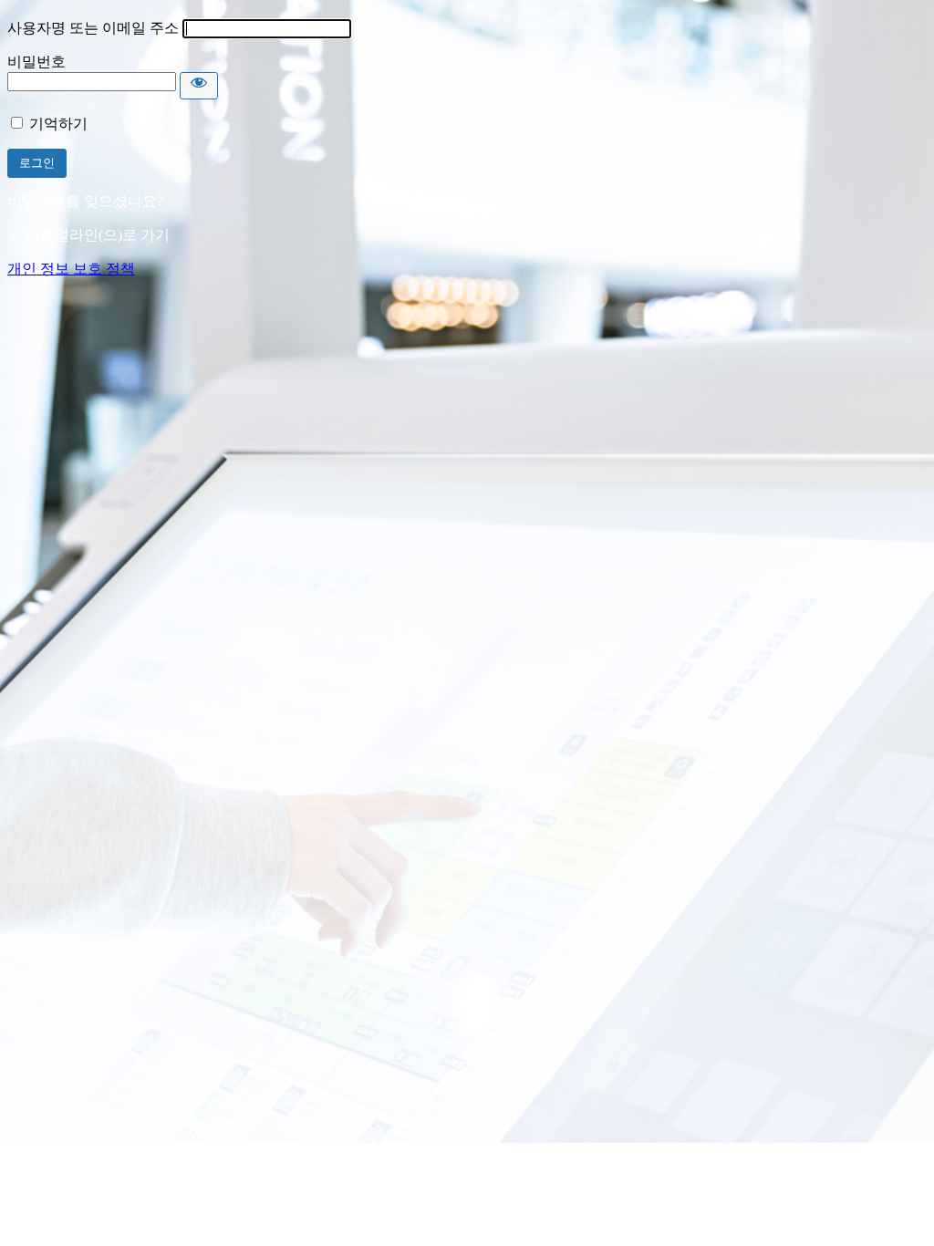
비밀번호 (36, 61)
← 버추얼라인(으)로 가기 (88, 235)
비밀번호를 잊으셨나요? (85, 201)
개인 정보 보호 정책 (71, 268)
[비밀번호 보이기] (199, 85)
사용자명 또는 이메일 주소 (93, 28)
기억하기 (58, 123)
